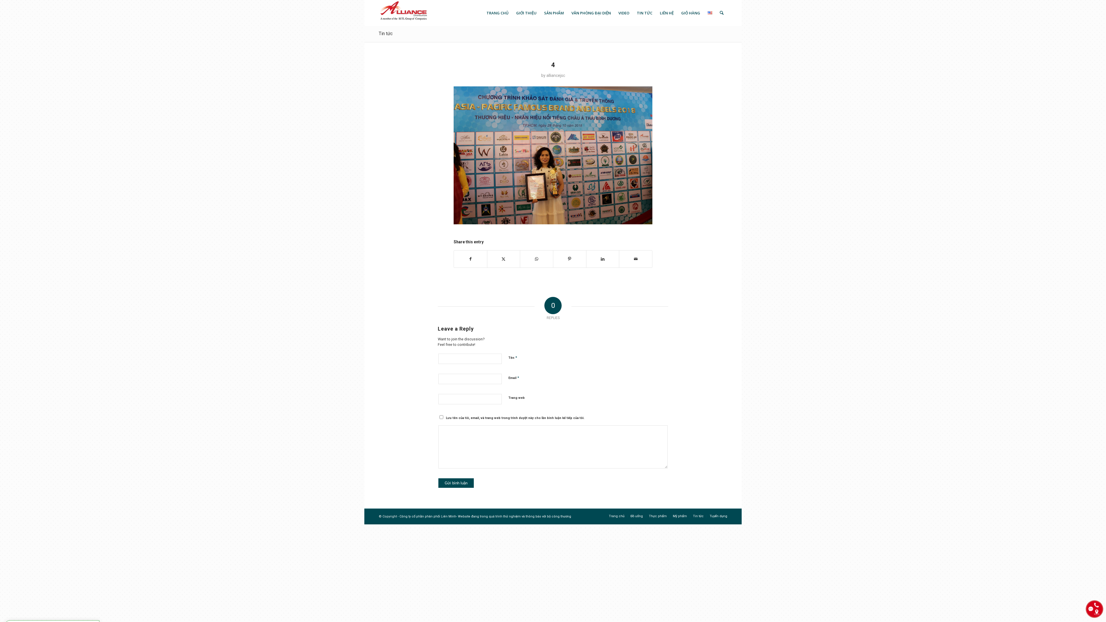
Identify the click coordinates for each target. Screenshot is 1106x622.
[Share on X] (503, 259)
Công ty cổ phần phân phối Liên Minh (427, 516)
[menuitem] (497, 13)
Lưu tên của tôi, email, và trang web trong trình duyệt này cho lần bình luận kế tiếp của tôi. (515, 418)
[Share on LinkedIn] (602, 259)
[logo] (403, 13)
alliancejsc (555, 75)
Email (513, 378)
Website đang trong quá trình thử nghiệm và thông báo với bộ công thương (514, 516)
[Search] (721, 13)
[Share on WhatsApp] (536, 259)
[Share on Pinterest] (569, 259)
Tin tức (386, 33)
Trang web (516, 398)
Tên (512, 357)
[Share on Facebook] (470, 259)
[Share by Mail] (635, 259)
